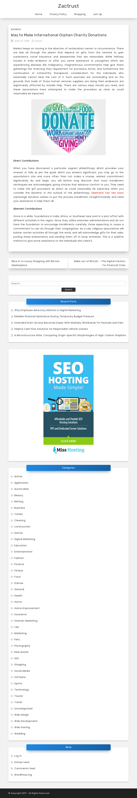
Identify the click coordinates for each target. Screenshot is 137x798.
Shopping (80, 14)
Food (17, 576)
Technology (21, 689)
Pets (17, 639)
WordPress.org (23, 774)
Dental (18, 533)
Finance (19, 564)
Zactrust (68, 6)
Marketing (20, 633)
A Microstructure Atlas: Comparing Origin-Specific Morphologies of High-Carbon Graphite (70, 335)
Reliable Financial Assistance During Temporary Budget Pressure (54, 316)
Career (18, 514)
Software (20, 677)
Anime (18, 476)
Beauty (18, 495)
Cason (38, 40)
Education (20, 545)
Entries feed (21, 762)
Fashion (19, 558)
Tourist (18, 696)
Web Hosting (22, 727)
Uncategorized (23, 708)
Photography (22, 645)
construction (22, 526)
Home (38, 14)
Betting (18, 501)
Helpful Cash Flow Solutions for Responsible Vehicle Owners (51, 329)
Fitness (18, 570)
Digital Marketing (24, 539)
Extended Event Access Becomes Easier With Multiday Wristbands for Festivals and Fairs (68, 322)
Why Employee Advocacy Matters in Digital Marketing (47, 310)
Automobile (21, 489)
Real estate (21, 652)
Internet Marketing (25, 620)
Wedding (19, 733)
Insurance (20, 614)
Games (18, 583)
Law (16, 627)
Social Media (22, 671)
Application (21, 482)
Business (16, 29)
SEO (16, 658)
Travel (18, 702)
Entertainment (23, 551)
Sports (18, 683)
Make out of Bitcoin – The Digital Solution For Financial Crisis (99, 263)
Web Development (26, 721)
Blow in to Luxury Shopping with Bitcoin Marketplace (36, 263)
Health (18, 595)
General (19, 589)
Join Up (97, 14)
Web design (21, 714)
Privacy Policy (58, 14)
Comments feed (24, 768)
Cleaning (19, 520)
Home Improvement (27, 608)
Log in (18, 756)
